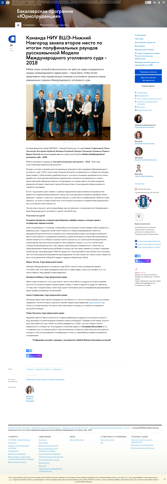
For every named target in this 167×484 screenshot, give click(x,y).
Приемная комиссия (148, 72)
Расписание (141, 107)
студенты (30, 369)
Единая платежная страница (17, 462)
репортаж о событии (43, 369)
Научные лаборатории (77, 440)
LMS (101, 443)
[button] (28, 112)
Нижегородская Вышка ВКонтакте (149, 241)
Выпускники (42, 466)
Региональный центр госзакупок (49, 460)
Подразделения (13, 451)
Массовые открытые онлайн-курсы (143, 448)
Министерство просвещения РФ (142, 445)
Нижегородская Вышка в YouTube (149, 247)
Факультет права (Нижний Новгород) (75, 428)
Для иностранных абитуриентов (148, 78)
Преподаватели (142, 96)
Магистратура (43, 443)
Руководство (12, 443)
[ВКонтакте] (136, 256)
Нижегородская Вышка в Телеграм (149, 244)
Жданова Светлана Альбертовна (145, 160)
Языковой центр (44, 463)
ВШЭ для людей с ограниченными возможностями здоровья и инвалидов (21, 458)
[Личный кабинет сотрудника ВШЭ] (159, 2)
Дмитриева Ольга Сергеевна (144, 143)
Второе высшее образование (49, 446)
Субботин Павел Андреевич (144, 176)
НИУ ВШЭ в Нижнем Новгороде (19, 428)
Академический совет (144, 110)
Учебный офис (140, 184)
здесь (126, 477)
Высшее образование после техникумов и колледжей (48, 450)
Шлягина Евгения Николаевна (144, 127)
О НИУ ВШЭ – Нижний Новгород (19, 440)
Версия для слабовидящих (17, 454)
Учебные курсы (142, 93)
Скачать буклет (148, 86)
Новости (128, 428)
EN (150, 2)
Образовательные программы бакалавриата (46, 428)
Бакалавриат (43, 440)
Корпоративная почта (107, 440)
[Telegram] (139, 256)
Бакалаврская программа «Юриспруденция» (45, 13)
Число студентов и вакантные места (149, 99)
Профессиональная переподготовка (51, 457)
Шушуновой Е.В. (95, 302)
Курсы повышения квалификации (50, 454)
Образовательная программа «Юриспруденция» (45, 379)
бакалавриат (57, 369)
